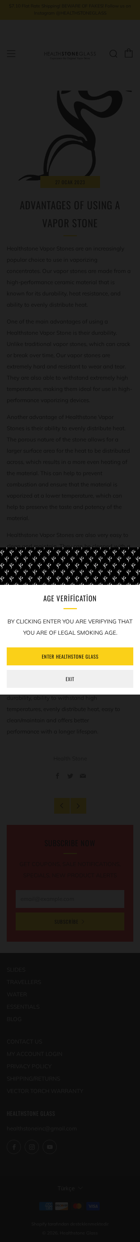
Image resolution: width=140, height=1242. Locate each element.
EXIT (70, 679)
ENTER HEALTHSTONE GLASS (70, 656)
